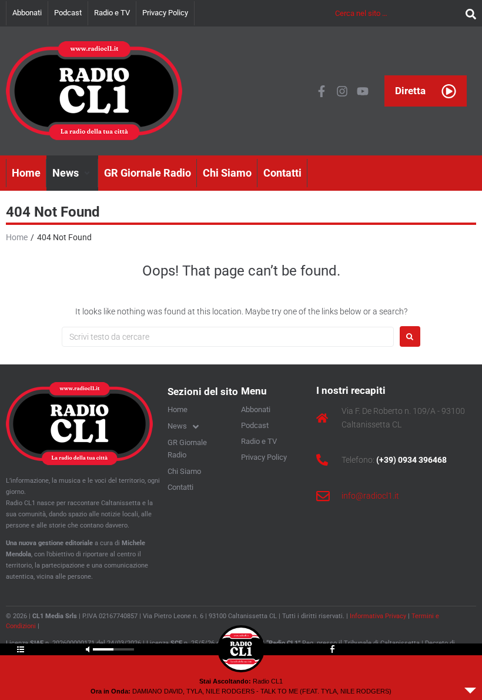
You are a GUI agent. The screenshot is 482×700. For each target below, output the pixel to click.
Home (17, 237)
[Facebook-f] (321, 91)
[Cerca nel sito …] (397, 12)
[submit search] (468, 13)
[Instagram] (342, 91)
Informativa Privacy (378, 616)
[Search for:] (228, 337)
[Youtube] (363, 91)
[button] (72, 173)
